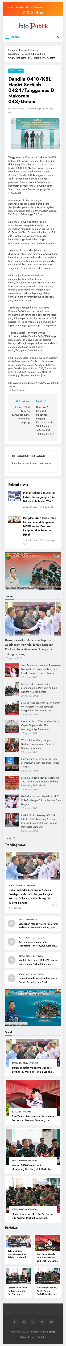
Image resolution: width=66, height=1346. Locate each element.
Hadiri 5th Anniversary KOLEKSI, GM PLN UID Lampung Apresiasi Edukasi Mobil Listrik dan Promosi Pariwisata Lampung (39, 821)
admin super (17, 108)
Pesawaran (31, 919)
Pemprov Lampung (25, 885)
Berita (12, 885)
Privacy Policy (27, 1337)
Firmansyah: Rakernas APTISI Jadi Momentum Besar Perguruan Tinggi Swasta (40, 762)
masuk (28, 463)
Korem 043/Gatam (35, 937)
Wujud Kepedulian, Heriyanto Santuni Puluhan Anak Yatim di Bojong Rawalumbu (37, 744)
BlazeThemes (49, 1331)
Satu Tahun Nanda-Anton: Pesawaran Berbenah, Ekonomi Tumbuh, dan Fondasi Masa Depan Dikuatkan (41, 669)
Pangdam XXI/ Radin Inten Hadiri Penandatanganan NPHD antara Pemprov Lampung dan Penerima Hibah (39, 526)
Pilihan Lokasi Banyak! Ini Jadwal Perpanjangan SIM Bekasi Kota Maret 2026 (39, 497)
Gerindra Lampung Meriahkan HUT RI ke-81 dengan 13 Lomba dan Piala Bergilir (41, 800)
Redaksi (42, 1337)
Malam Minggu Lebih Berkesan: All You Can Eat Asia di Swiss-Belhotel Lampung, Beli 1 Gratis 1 (40, 781)
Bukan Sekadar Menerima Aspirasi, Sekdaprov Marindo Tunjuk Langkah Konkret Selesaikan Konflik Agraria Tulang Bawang (29, 647)
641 (14, 838)
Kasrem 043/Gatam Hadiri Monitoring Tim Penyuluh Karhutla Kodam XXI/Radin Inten (39, 688)
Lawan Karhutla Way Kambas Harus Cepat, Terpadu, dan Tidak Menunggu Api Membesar (40, 725)
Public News (15, 70)
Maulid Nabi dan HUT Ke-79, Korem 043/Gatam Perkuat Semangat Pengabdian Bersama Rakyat (28, 7)
